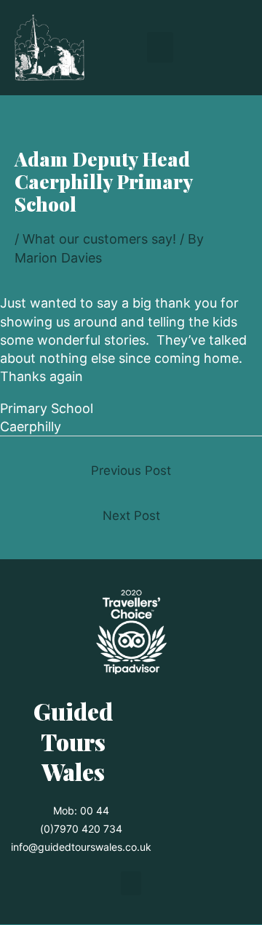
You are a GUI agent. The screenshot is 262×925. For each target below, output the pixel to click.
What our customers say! (99, 239)
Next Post (131, 515)
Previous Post (131, 470)
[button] (160, 47)
